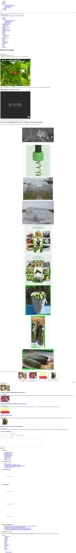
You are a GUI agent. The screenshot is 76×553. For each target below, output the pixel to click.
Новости (4, 3)
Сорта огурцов (7, 7)
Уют (3, 45)
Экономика (4, 47)
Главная (3, 1)
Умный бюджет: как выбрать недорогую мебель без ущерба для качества (17, 528)
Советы (3, 40)
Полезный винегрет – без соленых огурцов (12, 464)
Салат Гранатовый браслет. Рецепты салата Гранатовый (33, 380)
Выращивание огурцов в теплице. (7, 55)
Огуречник (4, 8)
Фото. (2, 57)
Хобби (3, 46)
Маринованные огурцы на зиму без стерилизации (53, 380)
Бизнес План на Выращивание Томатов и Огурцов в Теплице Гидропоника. (14, 56)
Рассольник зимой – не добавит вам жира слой (13, 466)
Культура (4, 28)
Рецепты (4, 37)
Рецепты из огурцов (8, 6)
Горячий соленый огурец (43, 379)
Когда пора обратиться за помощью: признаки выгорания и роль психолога (18, 527)
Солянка (6, 36)
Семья (3, 39)
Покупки (4, 33)
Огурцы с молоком (8, 463)
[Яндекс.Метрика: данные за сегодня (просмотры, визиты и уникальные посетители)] (8, 552)
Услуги (3, 44)
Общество (4, 31)
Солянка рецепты (5, 41)
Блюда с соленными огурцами (10, 20)
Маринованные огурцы (6, 30)
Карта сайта (4, 9)
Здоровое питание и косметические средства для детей (22, 380)
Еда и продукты (7, 536)
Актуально (4, 18)
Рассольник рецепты (6, 35)
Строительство (5, 42)
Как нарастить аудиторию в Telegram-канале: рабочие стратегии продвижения (18, 529)
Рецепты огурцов (8, 457)
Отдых (3, 32)
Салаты (6, 458)
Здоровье (4, 26)
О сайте (3, 2)
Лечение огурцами (5, 29)
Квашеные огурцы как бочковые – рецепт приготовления (15, 465)
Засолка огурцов (5, 25)
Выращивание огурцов (9, 21)
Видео (3, 4)
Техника (3, 43)
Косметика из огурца (6, 27)
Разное (3, 34)
